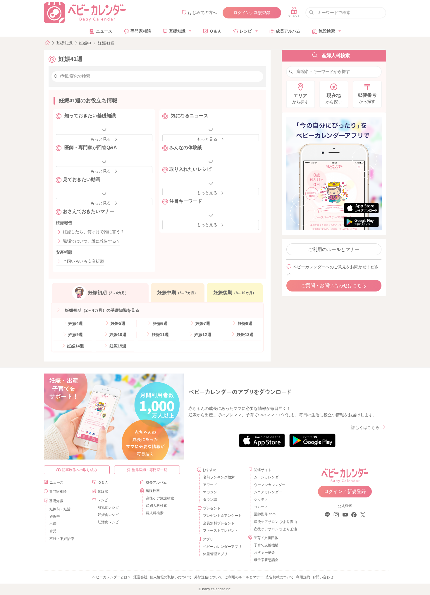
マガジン (210, 492)
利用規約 (303, 577)
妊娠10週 (117, 334)
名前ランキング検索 (219, 477)
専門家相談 (140, 31)
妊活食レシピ (108, 522)
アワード (210, 485)
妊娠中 (85, 43)
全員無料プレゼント (219, 523)
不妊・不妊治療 (61, 539)
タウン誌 (210, 499)
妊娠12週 (202, 334)
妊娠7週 (202, 323)
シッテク (261, 499)
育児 (52, 531)
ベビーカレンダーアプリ (222, 547)
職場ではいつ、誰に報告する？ (91, 241)
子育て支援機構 (266, 545)
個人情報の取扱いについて (171, 577)
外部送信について (208, 577)
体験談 (103, 492)
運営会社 (140, 577)
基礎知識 (177, 31)
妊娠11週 (160, 334)
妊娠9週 (75, 334)
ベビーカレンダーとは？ (111, 577)
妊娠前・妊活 (59, 509)
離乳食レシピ (108, 507)
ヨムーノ (261, 507)
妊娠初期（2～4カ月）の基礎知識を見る (101, 310)
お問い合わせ (322, 577)
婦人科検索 (155, 513)
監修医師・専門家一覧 (149, 470)
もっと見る (207, 224)
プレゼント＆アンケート (222, 516)
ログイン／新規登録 (251, 12)
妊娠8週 (244, 323)
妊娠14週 (75, 346)
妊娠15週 (117, 346)
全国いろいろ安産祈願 (83, 261)
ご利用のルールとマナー (334, 249)
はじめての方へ (202, 12)
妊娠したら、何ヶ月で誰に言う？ (93, 231)
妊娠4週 (75, 323)
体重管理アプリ (215, 554)
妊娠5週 (117, 323)
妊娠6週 (160, 323)
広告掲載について (280, 577)
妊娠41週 (106, 43)
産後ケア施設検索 (160, 498)
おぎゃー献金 (264, 552)
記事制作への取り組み (79, 470)
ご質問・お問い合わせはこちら (334, 285)
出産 (52, 524)
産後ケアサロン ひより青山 (274, 522)
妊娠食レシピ (108, 515)
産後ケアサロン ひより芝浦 (274, 529)
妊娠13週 (244, 334)
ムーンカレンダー (268, 477)
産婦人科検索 (156, 506)
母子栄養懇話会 (266, 560)
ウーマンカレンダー (269, 485)
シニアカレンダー (268, 492)
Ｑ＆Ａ (215, 31)
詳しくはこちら (365, 427)
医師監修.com (265, 514)
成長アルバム (288, 31)
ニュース (104, 31)
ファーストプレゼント (220, 530)
